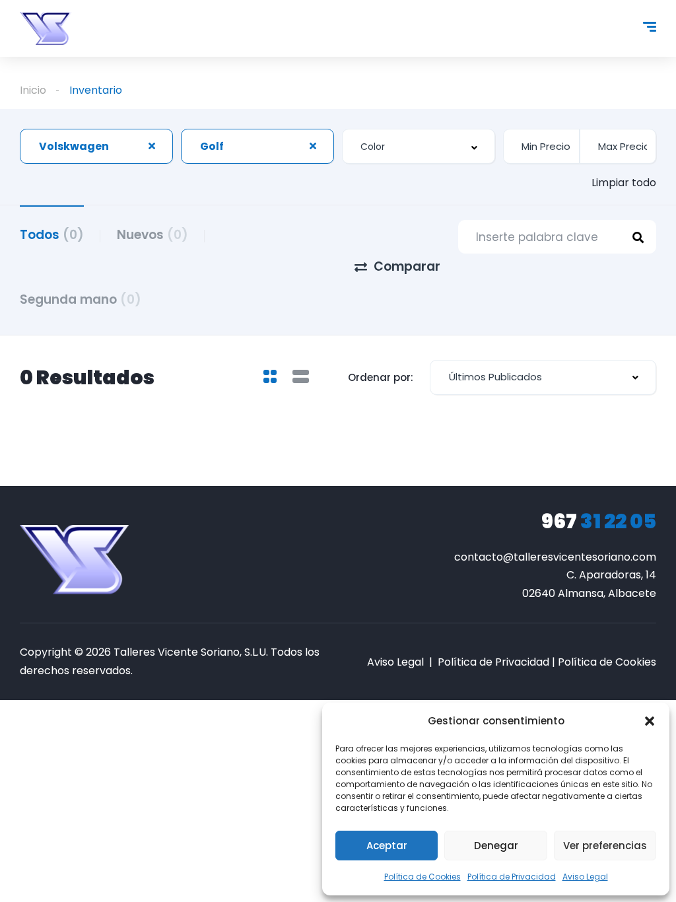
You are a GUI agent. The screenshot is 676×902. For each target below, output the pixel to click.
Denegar (496, 845)
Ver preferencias (605, 845)
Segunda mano (80, 299)
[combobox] (96, 146)
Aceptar (386, 845)
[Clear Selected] (152, 145)
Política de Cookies (422, 876)
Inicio (33, 90)
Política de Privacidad (511, 876)
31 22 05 (598, 521)
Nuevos (152, 235)
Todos (52, 235)
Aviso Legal (585, 876)
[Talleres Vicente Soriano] (46, 28)
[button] (649, 721)
